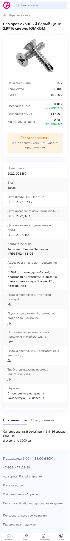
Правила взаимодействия (21, 524)
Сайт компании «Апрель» (20, 494)
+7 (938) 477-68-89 (16, 467)
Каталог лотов (13, 485)
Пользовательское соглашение (24, 516)
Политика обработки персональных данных (34, 503)
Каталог (26, 539)
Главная (8, 539)
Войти (61, 539)
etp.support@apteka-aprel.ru (22, 476)
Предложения (44, 539)
